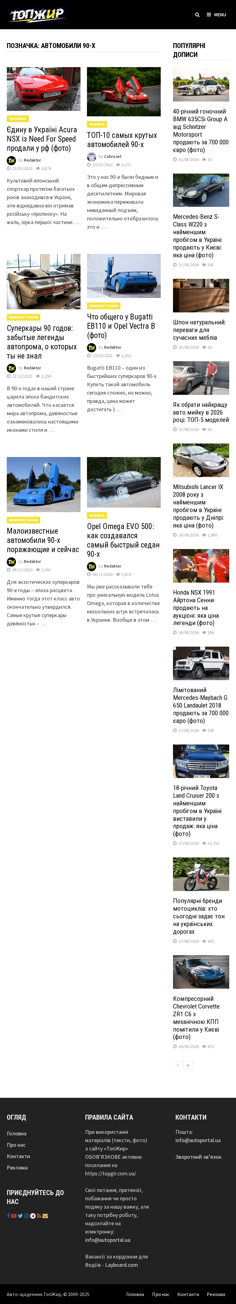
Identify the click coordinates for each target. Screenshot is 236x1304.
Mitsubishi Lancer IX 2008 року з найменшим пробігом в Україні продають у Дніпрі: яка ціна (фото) (198, 506)
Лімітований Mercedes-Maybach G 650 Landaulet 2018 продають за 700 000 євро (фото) (201, 705)
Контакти (18, 1156)
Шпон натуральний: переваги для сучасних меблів (199, 330)
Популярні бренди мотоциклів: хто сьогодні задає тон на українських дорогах (199, 916)
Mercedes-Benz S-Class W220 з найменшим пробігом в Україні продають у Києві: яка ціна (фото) (197, 236)
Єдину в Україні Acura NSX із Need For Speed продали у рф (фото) (42, 139)
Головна (16, 1133)
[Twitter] (21, 1215)
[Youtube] (14, 1215)
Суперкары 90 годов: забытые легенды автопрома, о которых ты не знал (42, 342)
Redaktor (32, 160)
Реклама (17, 1167)
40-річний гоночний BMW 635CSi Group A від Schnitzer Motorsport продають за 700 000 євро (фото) (201, 131)
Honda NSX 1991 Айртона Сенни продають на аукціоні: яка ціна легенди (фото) (196, 608)
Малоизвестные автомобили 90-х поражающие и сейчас (43, 540)
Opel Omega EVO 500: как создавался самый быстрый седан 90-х (123, 540)
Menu (220, 14)
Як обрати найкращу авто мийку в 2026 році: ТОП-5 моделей (201, 412)
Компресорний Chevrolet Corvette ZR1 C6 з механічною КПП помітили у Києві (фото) (196, 1018)
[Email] (45, 1215)
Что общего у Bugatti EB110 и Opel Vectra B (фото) (121, 326)
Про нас (16, 1144)
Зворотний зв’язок (198, 1156)
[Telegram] (33, 1215)
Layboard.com (121, 1264)
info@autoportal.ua (107, 1239)
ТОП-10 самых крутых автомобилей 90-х (122, 140)
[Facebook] (9, 1215)
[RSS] (39, 1215)
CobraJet (112, 156)
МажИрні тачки (23, 317)
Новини (96, 124)
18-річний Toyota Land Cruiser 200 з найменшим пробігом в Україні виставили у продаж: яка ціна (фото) (197, 811)
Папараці (17, 118)
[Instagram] (27, 1215)
